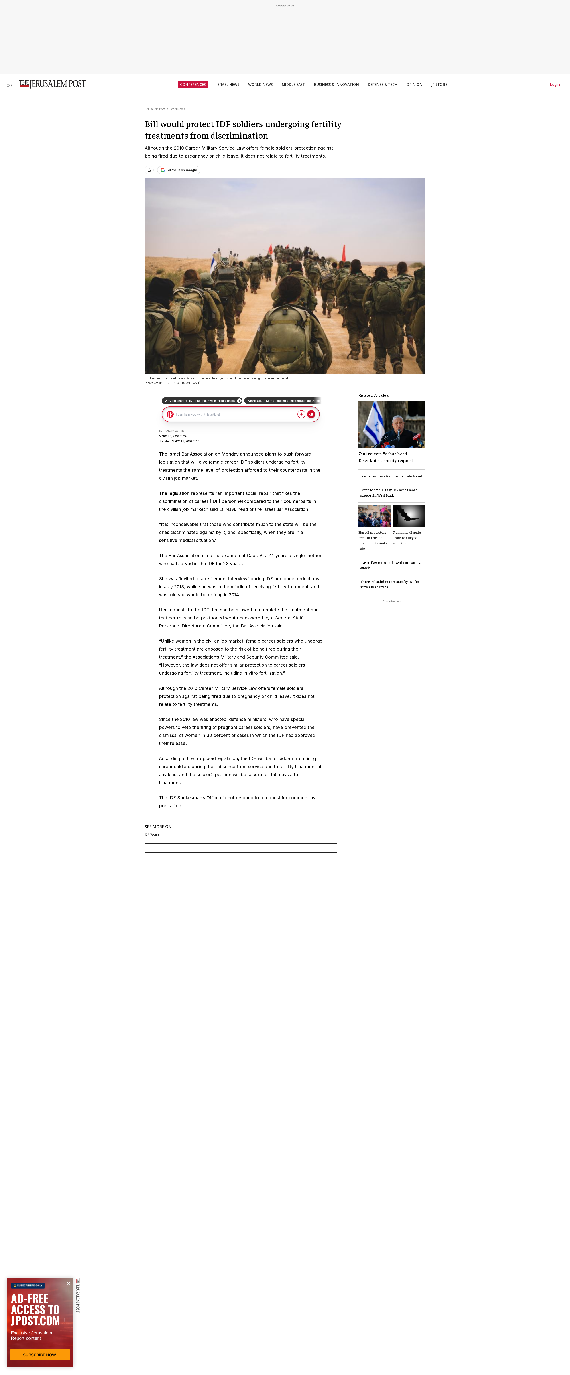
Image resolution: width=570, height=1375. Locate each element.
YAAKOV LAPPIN (173, 430)
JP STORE (439, 85)
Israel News (177, 109)
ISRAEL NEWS (227, 85)
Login (555, 84)
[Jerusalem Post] (49, 84)
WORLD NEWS (260, 85)
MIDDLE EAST (293, 85)
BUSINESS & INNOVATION (336, 85)
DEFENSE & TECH (382, 85)
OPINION (414, 85)
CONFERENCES (193, 85)
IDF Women (153, 834)
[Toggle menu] (9, 84)
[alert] (40, 1323)
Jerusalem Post (155, 109)
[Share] (149, 170)
